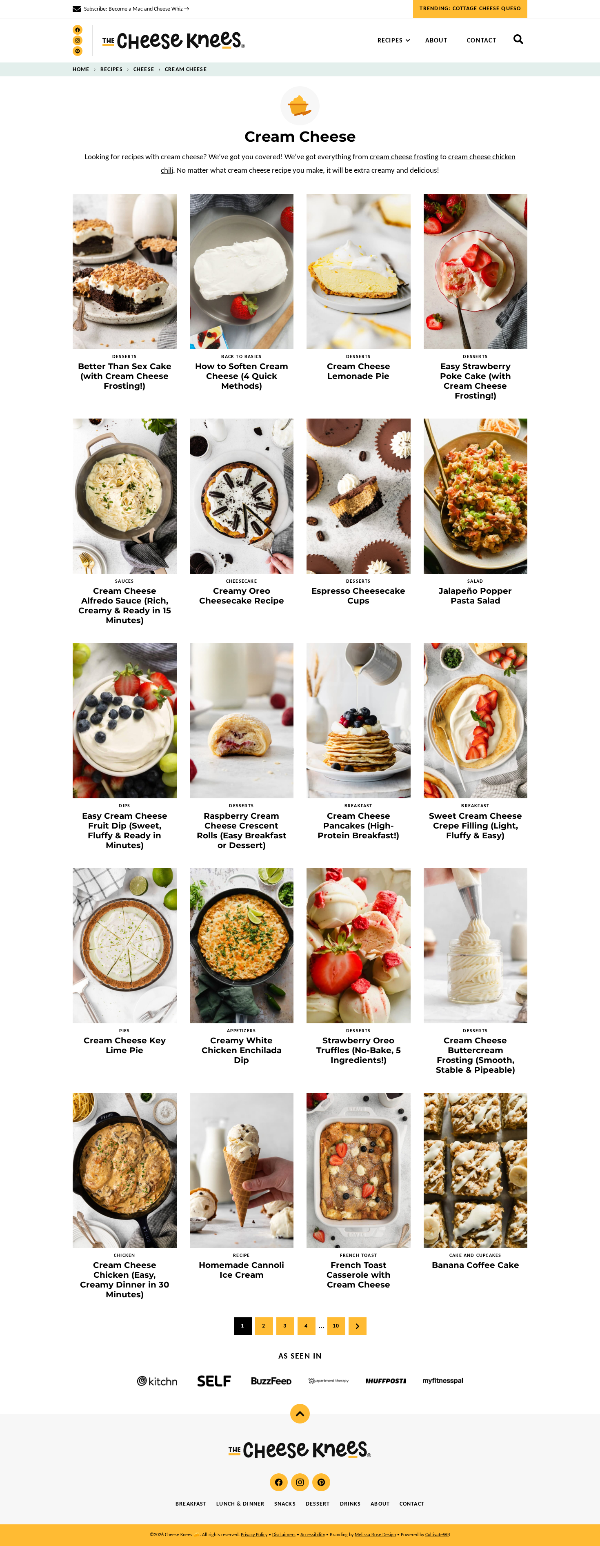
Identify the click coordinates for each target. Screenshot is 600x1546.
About (436, 41)
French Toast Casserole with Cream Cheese (359, 1275)
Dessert (318, 1504)
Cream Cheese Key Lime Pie (125, 1045)
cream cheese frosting (404, 157)
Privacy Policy (254, 1535)
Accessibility (312, 1535)
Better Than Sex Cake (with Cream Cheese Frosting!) (124, 376)
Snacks (285, 1504)
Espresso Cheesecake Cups (358, 596)
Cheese (143, 70)
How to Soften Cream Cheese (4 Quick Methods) (241, 376)
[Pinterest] (77, 51)
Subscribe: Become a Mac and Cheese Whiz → (136, 9)
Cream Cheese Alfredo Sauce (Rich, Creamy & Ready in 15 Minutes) (124, 605)
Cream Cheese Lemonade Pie (358, 371)
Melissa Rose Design (375, 1535)
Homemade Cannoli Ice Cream (241, 1270)
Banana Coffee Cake (475, 1265)
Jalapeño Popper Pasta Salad (475, 596)
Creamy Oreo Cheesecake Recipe (241, 596)
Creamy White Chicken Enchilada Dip (242, 1050)
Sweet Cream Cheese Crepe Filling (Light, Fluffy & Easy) (475, 825)
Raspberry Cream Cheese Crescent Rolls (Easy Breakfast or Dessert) (242, 830)
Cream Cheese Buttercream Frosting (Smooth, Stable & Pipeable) (475, 1055)
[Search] (518, 39)
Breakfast (191, 1504)
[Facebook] (77, 30)
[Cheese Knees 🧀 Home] (173, 40)
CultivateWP (437, 1535)
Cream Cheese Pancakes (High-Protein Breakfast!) (358, 825)
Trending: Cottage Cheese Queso (470, 9)
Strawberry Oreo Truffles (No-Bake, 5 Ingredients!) (358, 1050)
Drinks (350, 1504)
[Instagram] (77, 40)
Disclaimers (284, 1535)
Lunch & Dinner (240, 1504)
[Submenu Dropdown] (407, 40)
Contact (481, 41)
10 (336, 1326)
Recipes (390, 41)
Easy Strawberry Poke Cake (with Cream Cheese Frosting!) (475, 381)
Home (81, 70)
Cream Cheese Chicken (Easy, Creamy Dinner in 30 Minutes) (124, 1279)
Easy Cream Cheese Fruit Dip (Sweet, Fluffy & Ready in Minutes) (124, 830)
